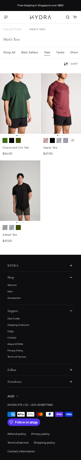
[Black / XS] (52, 140)
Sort (74, 63)
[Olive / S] (18, 140)
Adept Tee (9, 234)
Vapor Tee (50, 147)
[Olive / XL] (18, 227)
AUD (10, 396)
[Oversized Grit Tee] (20, 103)
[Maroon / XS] (45, 140)
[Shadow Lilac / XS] (65, 140)
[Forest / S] (4, 140)
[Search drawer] (67, 17)
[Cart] (75, 17)
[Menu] (6, 17)
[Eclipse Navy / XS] (58, 140)
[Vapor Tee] (61, 103)
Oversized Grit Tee (15, 147)
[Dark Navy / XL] (11, 227)
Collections (13, 29)
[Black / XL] (4, 227)
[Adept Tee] (20, 190)
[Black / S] (11, 140)
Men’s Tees (38, 29)
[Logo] (40, 17)
